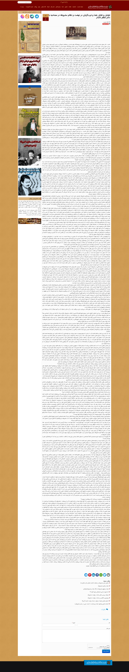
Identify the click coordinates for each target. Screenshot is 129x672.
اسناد (63, 7)
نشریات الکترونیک (29, 7)
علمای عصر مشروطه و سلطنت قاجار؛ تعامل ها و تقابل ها (94, 583)
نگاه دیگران (43, 7)
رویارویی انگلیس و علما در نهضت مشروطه (98, 598)
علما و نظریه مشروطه (103, 586)
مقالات (70, 7)
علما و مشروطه (105, 24)
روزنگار (35, 7)
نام (109, 622)
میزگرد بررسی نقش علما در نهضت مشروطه (98, 595)
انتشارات (74, 7)
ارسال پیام (106, 651)
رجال (39, 7)
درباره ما (22, 7)
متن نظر (108, 628)
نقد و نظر (52, 7)
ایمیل (73, 622)
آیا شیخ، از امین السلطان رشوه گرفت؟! (99, 592)
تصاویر (66, 7)
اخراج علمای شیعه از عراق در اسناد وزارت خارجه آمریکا (95, 601)
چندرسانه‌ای (58, 7)
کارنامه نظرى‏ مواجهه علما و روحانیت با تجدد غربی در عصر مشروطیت (92, 604)
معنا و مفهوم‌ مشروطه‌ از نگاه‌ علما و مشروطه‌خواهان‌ (96, 589)
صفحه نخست (80, 7)
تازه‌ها (48, 7)
